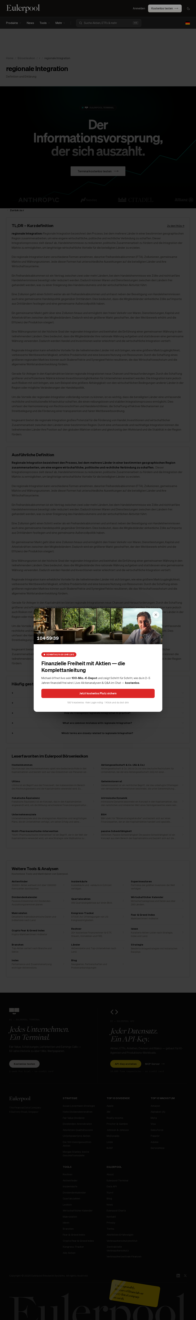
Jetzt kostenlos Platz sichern (98, 693)
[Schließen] (155, 614)
